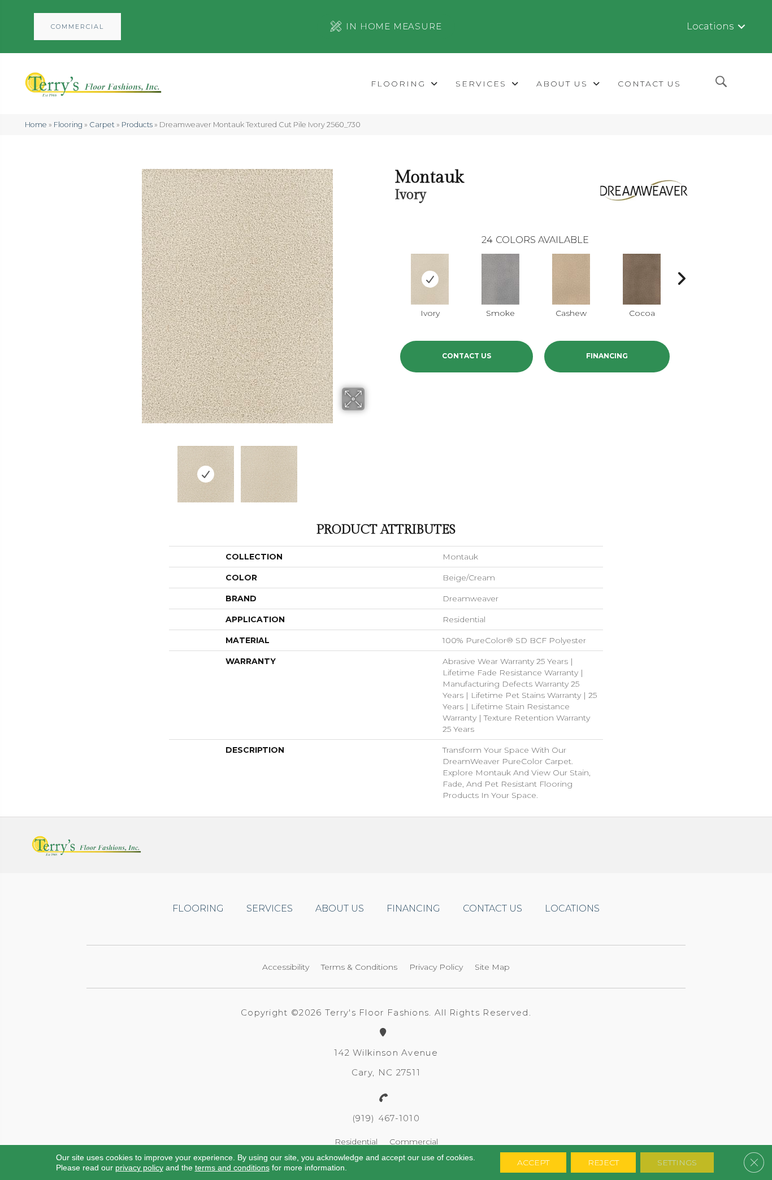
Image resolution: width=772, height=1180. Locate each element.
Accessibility (285, 967)
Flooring (68, 124)
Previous (102, 468)
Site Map (492, 967)
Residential (356, 1141)
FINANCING (607, 356)
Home (36, 124)
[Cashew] (571, 279)
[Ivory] (430, 279)
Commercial (413, 1141)
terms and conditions (232, 1167)
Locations (710, 26)
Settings (677, 1162)
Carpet (102, 124)
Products (137, 124)
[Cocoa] (642, 279)
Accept (533, 1162)
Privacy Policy (436, 967)
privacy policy (139, 1167)
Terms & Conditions (359, 967)
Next (372, 468)
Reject (603, 1162)
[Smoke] (501, 279)
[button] (77, 26)
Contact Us (466, 356)
